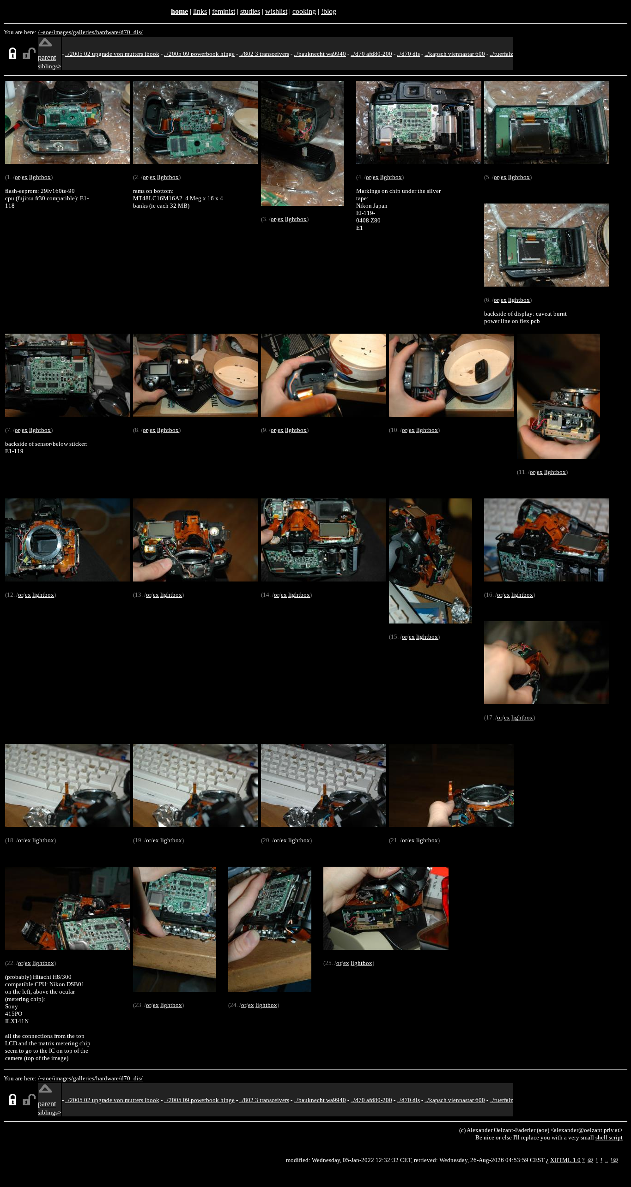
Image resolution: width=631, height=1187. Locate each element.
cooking (304, 11)
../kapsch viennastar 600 (455, 53)
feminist (223, 11)
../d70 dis (408, 53)
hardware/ (108, 32)
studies (250, 11)
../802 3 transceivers (264, 53)
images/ (63, 32)
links (200, 11)
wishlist (276, 11)
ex (25, 177)
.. (606, 1160)
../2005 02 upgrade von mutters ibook (112, 53)
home (179, 11)
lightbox (40, 177)
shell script (609, 1137)
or (17, 177)
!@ (614, 1160)
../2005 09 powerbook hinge (199, 53)
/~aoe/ (46, 32)
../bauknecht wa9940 (320, 53)
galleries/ (84, 32)
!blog (328, 11)
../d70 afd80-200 (371, 53)
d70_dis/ (132, 32)
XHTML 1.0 (565, 1160)
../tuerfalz (501, 53)
